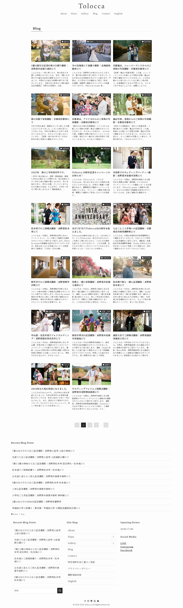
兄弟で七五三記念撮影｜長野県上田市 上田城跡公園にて (40, 457)
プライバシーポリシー (79, 568)
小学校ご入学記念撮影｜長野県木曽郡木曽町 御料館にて (40, 495)
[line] (91, 601)
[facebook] (85, 601)
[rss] (95, 601)
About (71, 530)
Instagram (126, 546)
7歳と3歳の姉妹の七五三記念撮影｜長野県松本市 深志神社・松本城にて (48, 463)
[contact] (98, 601)
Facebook (126, 550)
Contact (72, 555)
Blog (70, 549)
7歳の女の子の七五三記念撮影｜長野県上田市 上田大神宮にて (43, 450)
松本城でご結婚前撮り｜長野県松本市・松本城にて (38, 469)
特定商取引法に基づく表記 (81, 562)
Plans (71, 536)
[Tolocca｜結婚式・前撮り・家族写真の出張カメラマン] (91, 5)
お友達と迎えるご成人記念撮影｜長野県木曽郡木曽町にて (41, 476)
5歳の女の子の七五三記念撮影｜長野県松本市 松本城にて (41, 482)
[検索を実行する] (60, 590)
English (72, 581)
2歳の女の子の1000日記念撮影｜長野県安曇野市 (36, 501)
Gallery (72, 543)
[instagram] (88, 601)
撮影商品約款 (74, 574)
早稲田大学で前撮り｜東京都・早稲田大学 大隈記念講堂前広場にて (46, 508)
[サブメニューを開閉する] (113, 537)
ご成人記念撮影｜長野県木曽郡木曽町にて (33, 488)
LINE (123, 543)
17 (106, 425)
